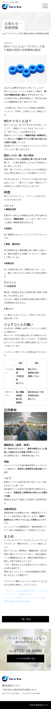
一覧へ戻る (25, 619)
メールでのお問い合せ (25, 658)
